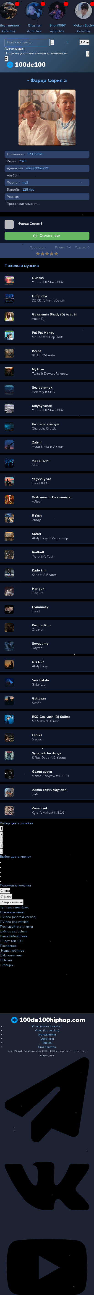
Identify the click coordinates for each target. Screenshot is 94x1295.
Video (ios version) (16, 922)
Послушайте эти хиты (16, 926)
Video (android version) (19, 917)
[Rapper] (40, 10)
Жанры (8, 965)
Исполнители (13, 955)
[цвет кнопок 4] (0, 876)
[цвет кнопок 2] (0, 867)
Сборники (47, 1039)
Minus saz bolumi (15, 931)
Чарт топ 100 (12, 941)
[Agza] (17, 10)
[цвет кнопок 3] (0, 872)
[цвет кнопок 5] (0, 881)
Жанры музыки (11, 902)
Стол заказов (47, 1047)
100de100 (30, 64)
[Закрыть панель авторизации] (6, 58)
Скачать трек (50, 235)
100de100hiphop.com (52, 1020)
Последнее (8, 946)
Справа (6, 896)
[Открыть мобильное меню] (87, 54)
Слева (5, 891)
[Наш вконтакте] (47, 1227)
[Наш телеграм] (47, 1141)
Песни (7, 960)
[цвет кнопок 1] (0, 862)
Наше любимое (12, 950)
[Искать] (52, 42)
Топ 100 (47, 1043)
